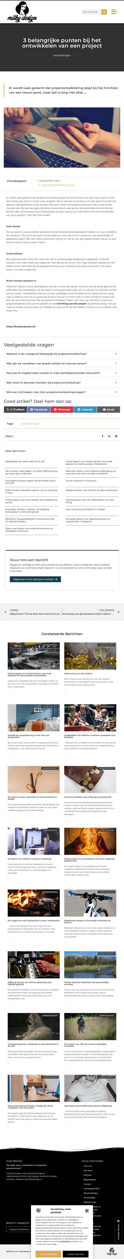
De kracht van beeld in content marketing (29, 859)
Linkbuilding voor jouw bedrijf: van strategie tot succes (31, 501)
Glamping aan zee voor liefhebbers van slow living (90, 501)
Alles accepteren (48, 1254)
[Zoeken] (104, 12)
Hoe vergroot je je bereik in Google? (85, 509)
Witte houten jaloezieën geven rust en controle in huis (31, 491)
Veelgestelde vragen (49, 180)
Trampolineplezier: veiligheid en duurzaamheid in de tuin (33, 1045)
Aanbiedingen (62, 55)
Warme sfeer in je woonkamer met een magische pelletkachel (89, 860)
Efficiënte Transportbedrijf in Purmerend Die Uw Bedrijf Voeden (29, 520)
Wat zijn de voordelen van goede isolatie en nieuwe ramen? (62, 363)
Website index (90, 1202)
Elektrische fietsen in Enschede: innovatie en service (87, 921)
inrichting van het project (72, 303)
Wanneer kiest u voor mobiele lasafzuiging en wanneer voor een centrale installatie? (91, 472)
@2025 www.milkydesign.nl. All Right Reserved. (27, 1251)
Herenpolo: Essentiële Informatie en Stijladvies (88, 1106)
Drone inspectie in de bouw (81, 480)
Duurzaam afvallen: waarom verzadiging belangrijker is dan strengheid (27, 510)
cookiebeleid (64, 1241)
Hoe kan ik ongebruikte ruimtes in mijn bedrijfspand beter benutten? (62, 372)
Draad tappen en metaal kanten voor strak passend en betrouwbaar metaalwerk (89, 462)
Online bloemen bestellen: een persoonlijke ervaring (86, 983)
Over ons (88, 1166)
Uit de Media (89, 1197)
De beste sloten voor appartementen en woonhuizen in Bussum (88, 520)
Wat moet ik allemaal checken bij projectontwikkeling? (62, 382)
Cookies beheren (75, 1254)
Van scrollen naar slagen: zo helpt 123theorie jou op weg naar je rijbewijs (31, 472)
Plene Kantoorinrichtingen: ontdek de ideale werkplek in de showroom (30, 1107)
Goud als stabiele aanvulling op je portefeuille (87, 797)
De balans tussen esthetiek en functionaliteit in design (32, 798)
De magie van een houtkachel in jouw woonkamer (34, 920)
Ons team (88, 1170)
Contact (87, 1184)
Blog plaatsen (90, 1179)
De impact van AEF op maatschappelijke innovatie (85, 1045)
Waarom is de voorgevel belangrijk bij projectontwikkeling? (62, 353)
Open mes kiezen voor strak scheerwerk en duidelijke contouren (29, 529)
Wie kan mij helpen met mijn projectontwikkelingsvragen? (62, 392)
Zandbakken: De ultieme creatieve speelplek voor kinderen (89, 736)
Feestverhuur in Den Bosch (78, 673)
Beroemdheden (91, 1193)
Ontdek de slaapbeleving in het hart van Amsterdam (28, 736)
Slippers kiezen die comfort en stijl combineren (92, 490)
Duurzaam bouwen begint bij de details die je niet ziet (30, 482)
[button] (86, 1210)
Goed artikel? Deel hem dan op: (57, 184)
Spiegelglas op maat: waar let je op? (25, 461)
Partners (87, 1175)
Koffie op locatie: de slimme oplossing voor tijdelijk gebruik (30, 983)
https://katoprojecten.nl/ (21, 326)
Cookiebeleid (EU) (92, 1188)
